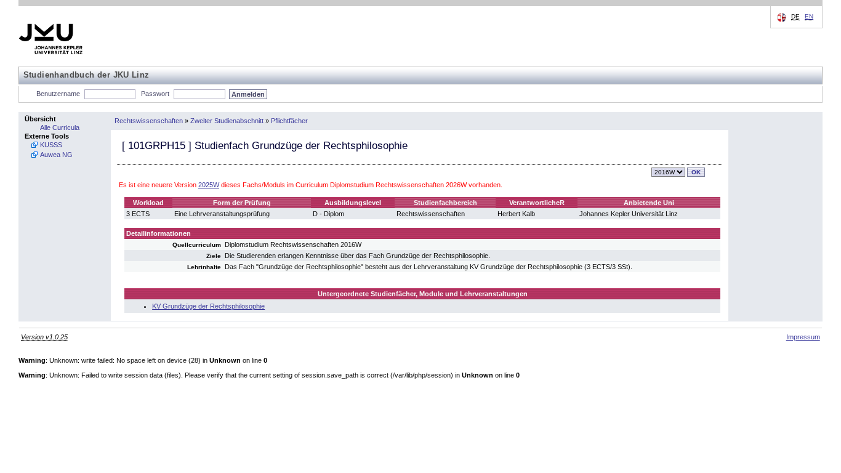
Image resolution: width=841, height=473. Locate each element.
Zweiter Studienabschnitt (227, 120)
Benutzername (58, 93)
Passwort (155, 93)
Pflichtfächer (289, 120)
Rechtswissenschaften (149, 120)
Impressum (803, 337)
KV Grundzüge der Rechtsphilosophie (208, 306)
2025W (208, 184)
